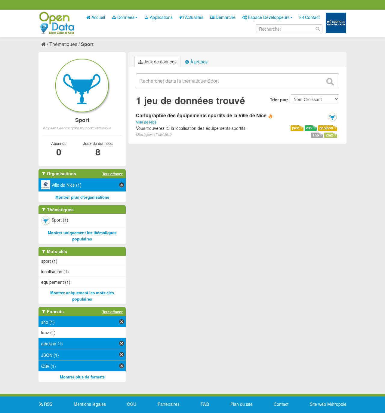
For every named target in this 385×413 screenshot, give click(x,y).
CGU (131, 404)
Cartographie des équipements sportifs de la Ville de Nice (201, 115)
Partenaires (169, 404)
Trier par (278, 99)
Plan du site (241, 404)
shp (316, 135)
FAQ (205, 404)
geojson (326, 127)
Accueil (97, 17)
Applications (161, 17)
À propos (198, 62)
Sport (87, 44)
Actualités (193, 17)
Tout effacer (112, 173)
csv (309, 127)
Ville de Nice (146, 121)
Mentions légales (90, 404)
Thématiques (63, 44)
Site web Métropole (328, 404)
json (295, 127)
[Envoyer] (329, 81)
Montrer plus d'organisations (82, 197)
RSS (47, 404)
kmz (329, 135)
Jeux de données (160, 62)
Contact (312, 17)
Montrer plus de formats (82, 377)
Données (125, 17)
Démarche (225, 17)
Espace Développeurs (268, 17)
